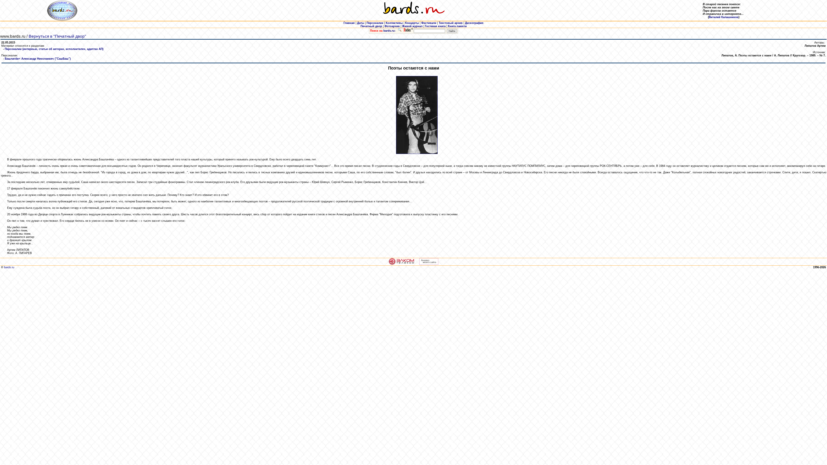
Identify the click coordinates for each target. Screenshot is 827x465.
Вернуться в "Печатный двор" (57, 36)
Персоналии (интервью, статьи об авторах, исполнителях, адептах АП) (54, 49)
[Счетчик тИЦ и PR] (428, 263)
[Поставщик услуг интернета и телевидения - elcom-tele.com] (401, 263)
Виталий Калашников (723, 17)
